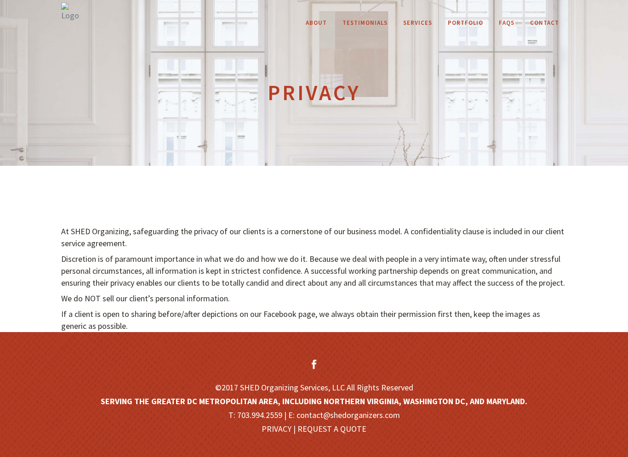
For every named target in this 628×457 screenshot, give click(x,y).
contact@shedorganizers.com (348, 415)
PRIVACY (276, 428)
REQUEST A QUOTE (331, 428)
